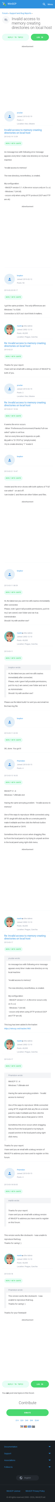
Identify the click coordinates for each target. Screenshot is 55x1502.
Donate (27, 1412)
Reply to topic (15, 37)
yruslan (20, 113)
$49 (26, 1420)
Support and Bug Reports (20, 13)
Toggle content (27, 1446)
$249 (37, 1420)
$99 (31, 1420)
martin (19, 326)
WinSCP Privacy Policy (35, 1491)
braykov (20, 275)
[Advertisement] (27, 75)
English (27, 1478)
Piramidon (21, 761)
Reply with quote (13, 143)
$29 (21, 1420)
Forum (5, 13)
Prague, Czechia (31, 337)
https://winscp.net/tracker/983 (17, 1028)
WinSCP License (13, 1491)
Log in (40, 37)
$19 (17, 1420)
